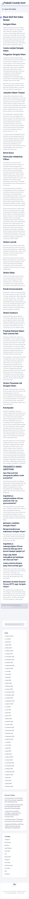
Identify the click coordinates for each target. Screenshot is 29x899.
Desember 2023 (10, 727)
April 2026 (8, 645)
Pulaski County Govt (14, 2)
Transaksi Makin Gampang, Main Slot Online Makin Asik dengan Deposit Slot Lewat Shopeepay (14, 806)
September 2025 (10, 665)
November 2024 (10, 695)
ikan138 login (8, 848)
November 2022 (10, 765)
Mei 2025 (8, 677)
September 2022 (10, 771)
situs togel (7, 862)
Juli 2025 (8, 671)
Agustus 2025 (9, 668)
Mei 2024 (8, 712)
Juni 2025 (8, 674)
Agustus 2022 (9, 774)
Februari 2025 (9, 686)
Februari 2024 (9, 721)
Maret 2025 (9, 683)
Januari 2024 (9, 724)
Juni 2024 (8, 709)
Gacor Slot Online (7, 607)
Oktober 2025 (9, 662)
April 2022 (8, 780)
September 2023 (10, 736)
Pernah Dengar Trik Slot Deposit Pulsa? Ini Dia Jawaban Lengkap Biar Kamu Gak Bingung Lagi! (14, 800)
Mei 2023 (8, 748)
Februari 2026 (9, 650)
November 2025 (10, 659)
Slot (6, 871)
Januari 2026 (9, 653)
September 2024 (10, 701)
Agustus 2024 (9, 703)
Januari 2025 (9, 689)
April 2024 (8, 715)
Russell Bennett (17, 605)
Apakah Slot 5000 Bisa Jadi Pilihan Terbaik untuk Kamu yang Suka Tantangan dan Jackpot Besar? (14, 826)
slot (6, 854)
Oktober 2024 (9, 698)
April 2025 (8, 680)
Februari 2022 (9, 786)
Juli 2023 (8, 742)
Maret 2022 (9, 783)
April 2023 (8, 751)
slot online (7, 851)
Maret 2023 (9, 754)
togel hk (7, 845)
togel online (8, 856)
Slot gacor (7, 874)
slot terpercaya (8, 865)
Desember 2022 (10, 762)
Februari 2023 (9, 757)
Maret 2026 (9, 647)
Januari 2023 (9, 760)
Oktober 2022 (9, 768)
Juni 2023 (8, 745)
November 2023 (10, 730)
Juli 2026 (8, 639)
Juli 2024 (8, 706)
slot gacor (7, 839)
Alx (23, 893)
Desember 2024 (10, 692)
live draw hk (8, 842)
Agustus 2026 (9, 636)
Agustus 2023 (9, 739)
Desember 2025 (10, 656)
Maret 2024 (9, 718)
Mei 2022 (8, 777)
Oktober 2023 (9, 733)
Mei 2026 (8, 642)
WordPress (14, 893)
